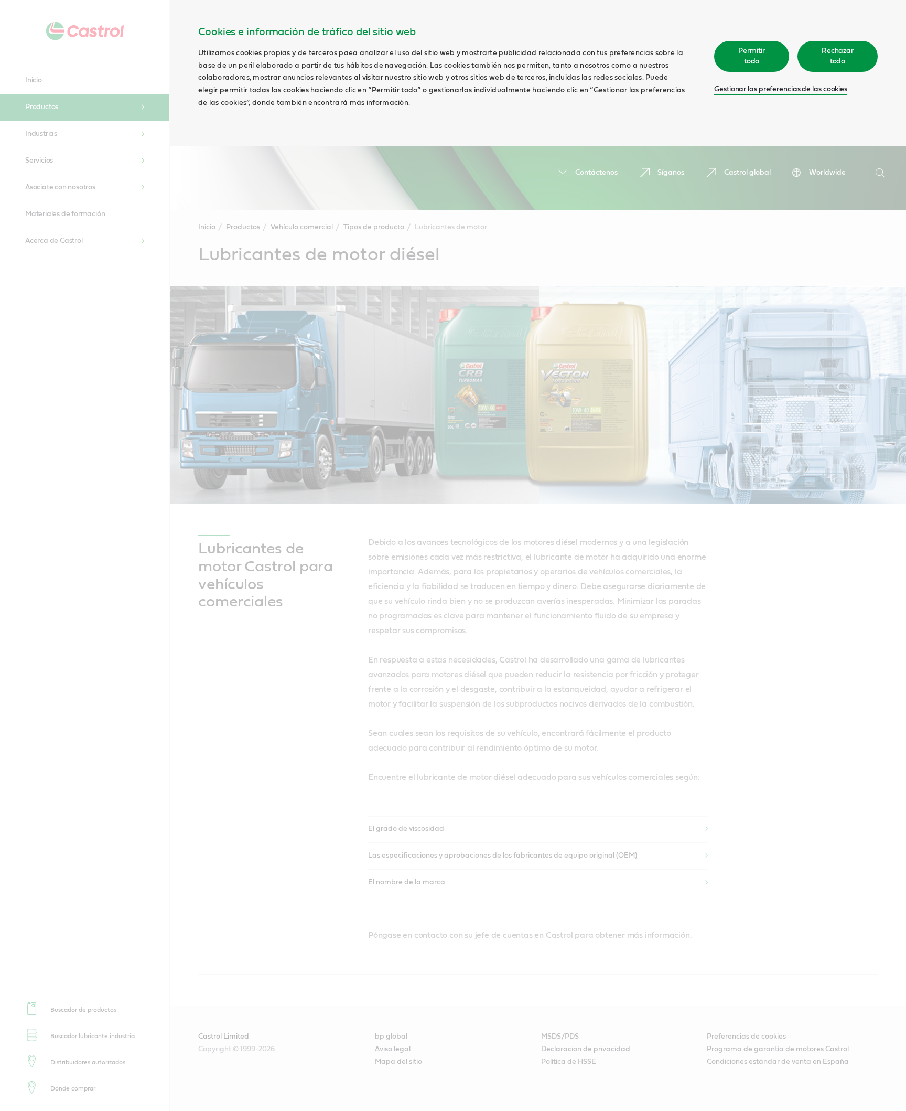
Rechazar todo (838, 56)
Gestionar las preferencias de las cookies (780, 89)
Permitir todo (751, 56)
